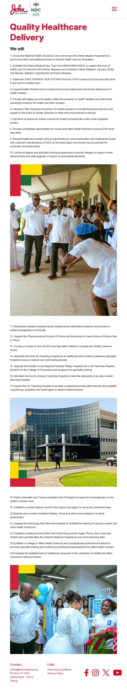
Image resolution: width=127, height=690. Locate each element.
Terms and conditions (59, 669)
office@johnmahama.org (24, 669)
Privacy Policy (55, 673)
